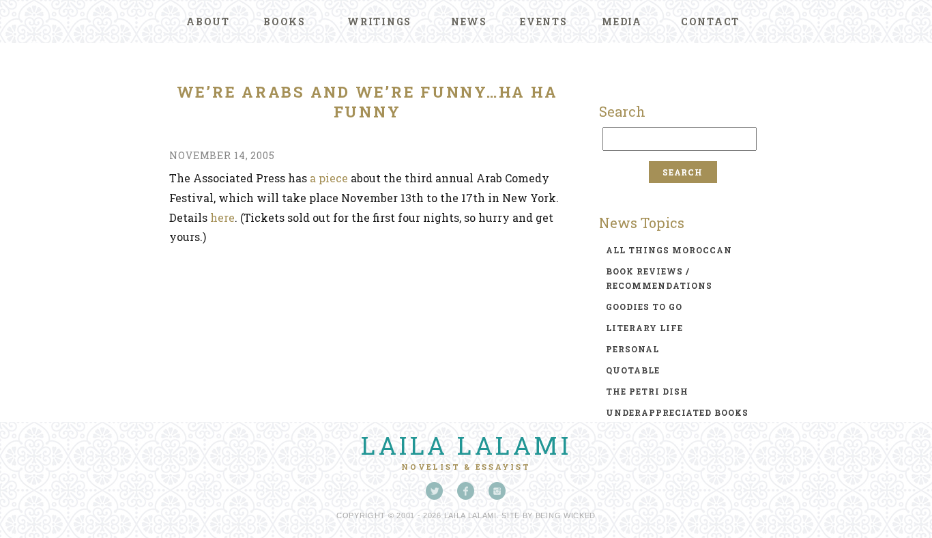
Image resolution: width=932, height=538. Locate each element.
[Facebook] (466, 491)
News (469, 21)
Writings (379, 21)
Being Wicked (566, 515)
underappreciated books (677, 412)
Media (622, 21)
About (208, 21)
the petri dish (647, 391)
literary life (644, 327)
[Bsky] (434, 491)
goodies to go (644, 306)
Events (544, 21)
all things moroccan (669, 249)
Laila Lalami (466, 445)
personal (632, 348)
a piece (329, 178)
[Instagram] (497, 491)
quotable (633, 370)
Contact (710, 21)
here (222, 217)
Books (284, 21)
